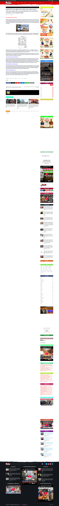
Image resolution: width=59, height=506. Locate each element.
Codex (27, 504)
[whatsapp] (52, 190)
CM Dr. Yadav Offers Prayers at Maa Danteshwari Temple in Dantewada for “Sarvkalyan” (46, 376)
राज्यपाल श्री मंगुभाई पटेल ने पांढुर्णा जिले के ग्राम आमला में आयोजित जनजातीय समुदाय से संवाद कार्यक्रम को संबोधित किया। (46, 394)
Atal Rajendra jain (9, 14)
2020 (47, 94)
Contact (11, 0)
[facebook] (49, 0)
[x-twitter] (50, 0)
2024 (47, 89)
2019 (47, 95)
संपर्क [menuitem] (42, 2)
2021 (47, 93)
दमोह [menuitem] (15, 2)
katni (47, 290)
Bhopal (41, 266)
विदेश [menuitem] (30, 2)
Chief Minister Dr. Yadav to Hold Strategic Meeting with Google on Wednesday (46, 381)
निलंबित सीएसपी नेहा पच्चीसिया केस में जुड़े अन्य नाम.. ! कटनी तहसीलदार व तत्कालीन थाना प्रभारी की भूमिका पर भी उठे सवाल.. (48, 256)
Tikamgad (25, 78)
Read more (48, 435)
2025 (47, 88)
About (8, 0)
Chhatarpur (9, 7)
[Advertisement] (46, 135)
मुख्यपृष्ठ (7, 7)
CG (43, 266)
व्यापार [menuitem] (37, 2)
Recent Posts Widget (42, 458)
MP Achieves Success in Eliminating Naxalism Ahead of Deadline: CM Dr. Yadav (46, 377)
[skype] (46, 464)
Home (6, 0)
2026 (47, 87)
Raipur (50, 270)
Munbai (41, 270)
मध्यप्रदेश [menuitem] (18, 2)
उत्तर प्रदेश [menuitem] (25, 2)
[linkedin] (52, 464)
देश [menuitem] (27, 2)
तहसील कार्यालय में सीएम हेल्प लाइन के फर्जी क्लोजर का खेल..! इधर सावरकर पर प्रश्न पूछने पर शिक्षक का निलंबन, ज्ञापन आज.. (48, 252)
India (18, 78)
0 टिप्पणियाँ (45, 436)
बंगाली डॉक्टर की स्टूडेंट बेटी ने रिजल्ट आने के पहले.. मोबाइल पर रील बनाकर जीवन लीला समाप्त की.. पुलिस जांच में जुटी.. (15, 474)
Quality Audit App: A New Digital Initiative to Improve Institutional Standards (46, 375)
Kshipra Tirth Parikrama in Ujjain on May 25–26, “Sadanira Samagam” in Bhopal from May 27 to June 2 (46, 379)
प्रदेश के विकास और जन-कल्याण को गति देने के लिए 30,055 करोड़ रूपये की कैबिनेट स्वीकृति (46, 365)
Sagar (22, 78)
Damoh (10, 78)
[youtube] (52, 0)
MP (20, 78)
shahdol (48, 271)
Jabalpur (47, 289)
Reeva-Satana (42, 271)
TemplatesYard (21, 504)
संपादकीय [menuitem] (40, 2)
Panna (47, 270)
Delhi (13, 78)
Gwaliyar (16, 78)
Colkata (41, 267)
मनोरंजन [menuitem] (35, 2)
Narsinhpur (44, 270)
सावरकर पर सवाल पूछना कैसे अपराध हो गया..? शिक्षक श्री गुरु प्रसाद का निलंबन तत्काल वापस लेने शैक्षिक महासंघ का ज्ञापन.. (46, 74)
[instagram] (51, 0)
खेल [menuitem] (32, 2)
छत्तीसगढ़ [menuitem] (21, 2)
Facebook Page (14, 0)
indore (47, 288)
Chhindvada (50, 266)
